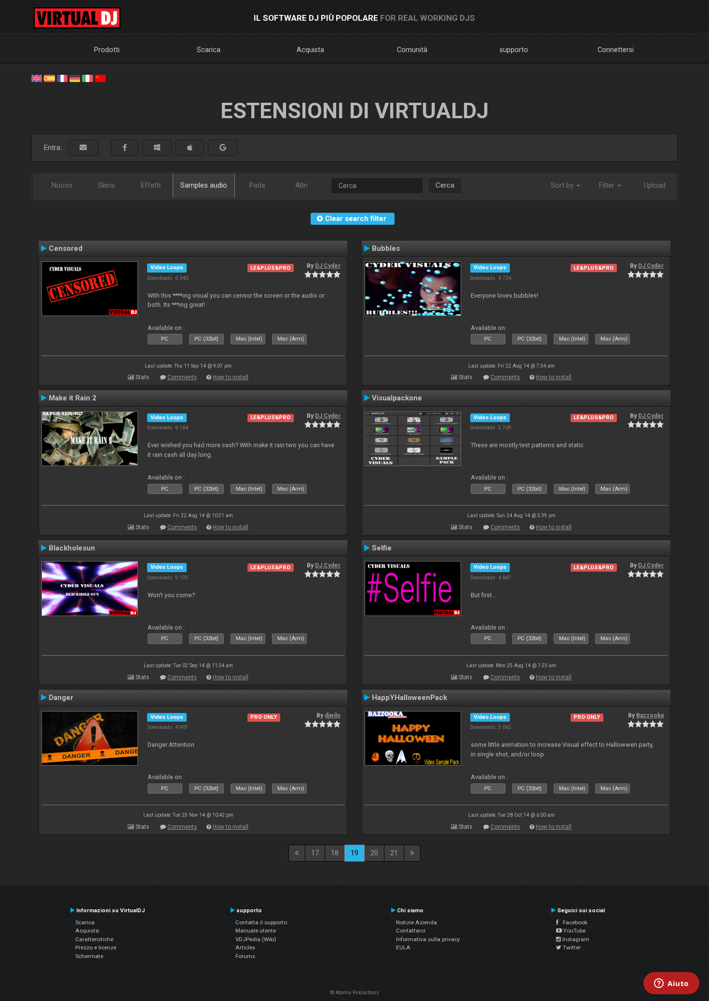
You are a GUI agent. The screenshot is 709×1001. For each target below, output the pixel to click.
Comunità (412, 50)
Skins (106, 185)
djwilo (333, 715)
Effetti (151, 185)
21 (394, 853)
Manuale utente (255, 930)
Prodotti (107, 50)
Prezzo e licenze (95, 947)
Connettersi (616, 50)
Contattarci (410, 930)
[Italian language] (87, 77)
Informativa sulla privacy (428, 939)
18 (335, 853)
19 (354, 853)
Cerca (445, 185)
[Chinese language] (100, 77)
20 (374, 853)
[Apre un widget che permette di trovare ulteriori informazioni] (671, 984)
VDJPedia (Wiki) (255, 939)
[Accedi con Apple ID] (190, 147)
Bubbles (386, 248)
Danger (61, 697)
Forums (245, 956)
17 (315, 853)
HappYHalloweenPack (409, 697)
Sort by (563, 185)
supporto (514, 50)
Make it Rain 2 (72, 398)
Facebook (573, 922)
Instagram (575, 939)
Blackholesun (72, 548)
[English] (36, 77)
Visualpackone (397, 398)
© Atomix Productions (354, 992)
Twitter (571, 947)
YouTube (574, 930)
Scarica (208, 50)
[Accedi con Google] (223, 147)
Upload (655, 185)
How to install (230, 377)
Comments (182, 377)
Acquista (310, 50)
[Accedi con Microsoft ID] (157, 147)
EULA (403, 947)
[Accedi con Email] (83, 147)
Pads (257, 185)
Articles (245, 947)
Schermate (89, 956)
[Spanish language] (49, 77)
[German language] (74, 77)
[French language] (62, 77)
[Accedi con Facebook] (124, 147)
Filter (607, 185)
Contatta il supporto (261, 922)
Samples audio (203, 185)
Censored (65, 248)
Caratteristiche (94, 939)
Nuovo (62, 185)
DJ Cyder (328, 265)
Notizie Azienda (416, 922)
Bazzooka (650, 715)
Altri (301, 185)
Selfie (382, 548)
